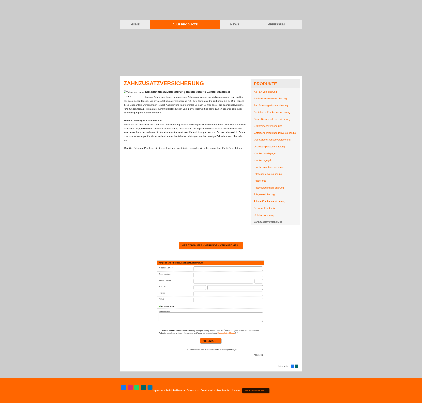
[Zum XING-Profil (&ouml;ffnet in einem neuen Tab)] (143, 387)
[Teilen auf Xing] (296, 366)
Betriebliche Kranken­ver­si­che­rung (272, 112)
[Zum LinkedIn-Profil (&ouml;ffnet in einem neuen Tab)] (150, 387)
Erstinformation (208, 390)
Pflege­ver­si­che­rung (264, 194)
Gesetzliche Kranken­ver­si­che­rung (272, 139)
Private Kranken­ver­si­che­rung (269, 201)
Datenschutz (193, 390)
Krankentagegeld (263, 160)
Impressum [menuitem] (276, 24)
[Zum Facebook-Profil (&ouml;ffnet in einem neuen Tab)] (123, 387)
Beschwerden (223, 390)
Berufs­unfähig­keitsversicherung (271, 105)
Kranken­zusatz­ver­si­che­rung (269, 167)
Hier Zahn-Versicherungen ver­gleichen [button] (209, 245)
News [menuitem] (234, 24)
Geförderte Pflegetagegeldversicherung (275, 132)
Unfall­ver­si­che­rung (264, 215)
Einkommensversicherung (268, 125)
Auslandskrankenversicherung (270, 98)
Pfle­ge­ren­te (260, 180)
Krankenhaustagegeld (265, 153)
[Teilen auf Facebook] (292, 366)
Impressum (158, 390)
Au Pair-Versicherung (265, 91)
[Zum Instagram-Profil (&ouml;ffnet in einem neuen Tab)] (130, 387)
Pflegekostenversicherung (268, 174)
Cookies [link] (236, 390)
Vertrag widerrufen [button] (254, 390)
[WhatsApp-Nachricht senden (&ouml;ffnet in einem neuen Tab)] (136, 387)
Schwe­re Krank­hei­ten (265, 208)
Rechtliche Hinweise (175, 390)
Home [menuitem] (135, 24)
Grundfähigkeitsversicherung (269, 146)
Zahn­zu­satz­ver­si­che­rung (268, 221)
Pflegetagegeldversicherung (269, 187)
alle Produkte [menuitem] (185, 24)
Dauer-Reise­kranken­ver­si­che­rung (272, 119)
